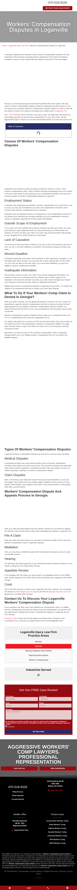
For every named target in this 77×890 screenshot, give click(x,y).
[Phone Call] (48, 888)
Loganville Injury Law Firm (18, 46)
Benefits (38, 642)
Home (4, 46)
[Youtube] (3, 804)
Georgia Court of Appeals (29, 592)
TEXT (29, 888)
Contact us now (11, 618)
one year (8, 263)
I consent (10, 727)
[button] (68, 126)
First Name (10, 696)
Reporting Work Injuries (38, 655)
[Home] (10, 888)
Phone (41, 703)
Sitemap (62, 871)
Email (8, 703)
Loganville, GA (61, 111)
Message (9, 709)
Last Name (43, 696)
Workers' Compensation (38, 660)
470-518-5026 (57, 2)
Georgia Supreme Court (58, 592)
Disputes (38, 646)
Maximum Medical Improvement (38, 651)
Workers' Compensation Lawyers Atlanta (26, 871)
